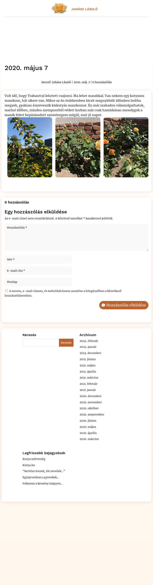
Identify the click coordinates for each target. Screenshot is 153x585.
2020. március (89, 439)
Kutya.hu (29, 465)
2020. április (88, 433)
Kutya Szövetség (34, 459)
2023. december (90, 353)
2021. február (88, 384)
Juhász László (61, 82)
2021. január (87, 390)
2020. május (87, 427)
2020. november (90, 402)
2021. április (87, 371)
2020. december (90, 396)
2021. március (88, 377)
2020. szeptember (91, 414)
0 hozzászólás (102, 82)
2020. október (89, 408)
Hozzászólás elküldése (126, 305)
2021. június (87, 359)
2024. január (87, 347)
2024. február (88, 341)
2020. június (87, 420)
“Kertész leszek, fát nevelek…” (44, 471)
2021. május (87, 365)
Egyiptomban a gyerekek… (41, 477)
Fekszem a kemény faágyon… (43, 483)
